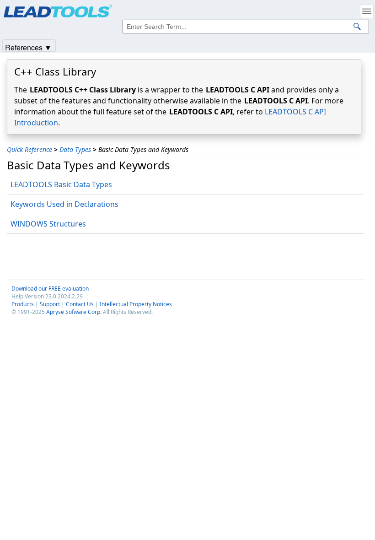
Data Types (75, 149)
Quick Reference (29, 149)
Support (50, 304)
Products (22, 304)
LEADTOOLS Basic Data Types (61, 184)
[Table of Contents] (367, 11)
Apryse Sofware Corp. (74, 312)
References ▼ (28, 47)
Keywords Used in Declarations (64, 204)
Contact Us (80, 304)
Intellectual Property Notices (136, 304)
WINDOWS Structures (48, 224)
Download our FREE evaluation (50, 288)
